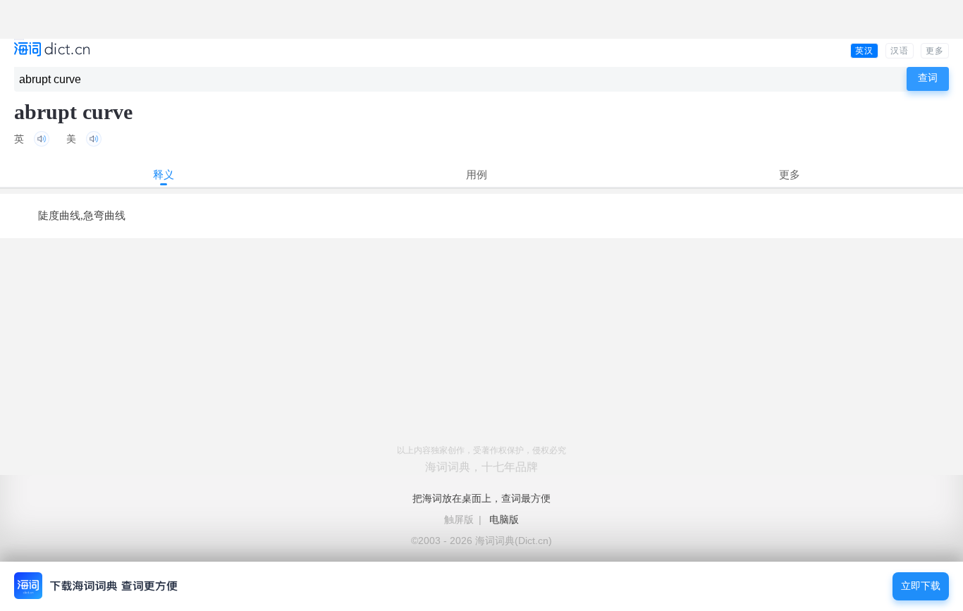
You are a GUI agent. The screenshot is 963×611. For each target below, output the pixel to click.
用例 (476, 174)
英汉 (864, 51)
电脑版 (504, 519)
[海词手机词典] (52, 50)
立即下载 (920, 586)
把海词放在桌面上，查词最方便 (481, 498)
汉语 (899, 51)
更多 (935, 51)
